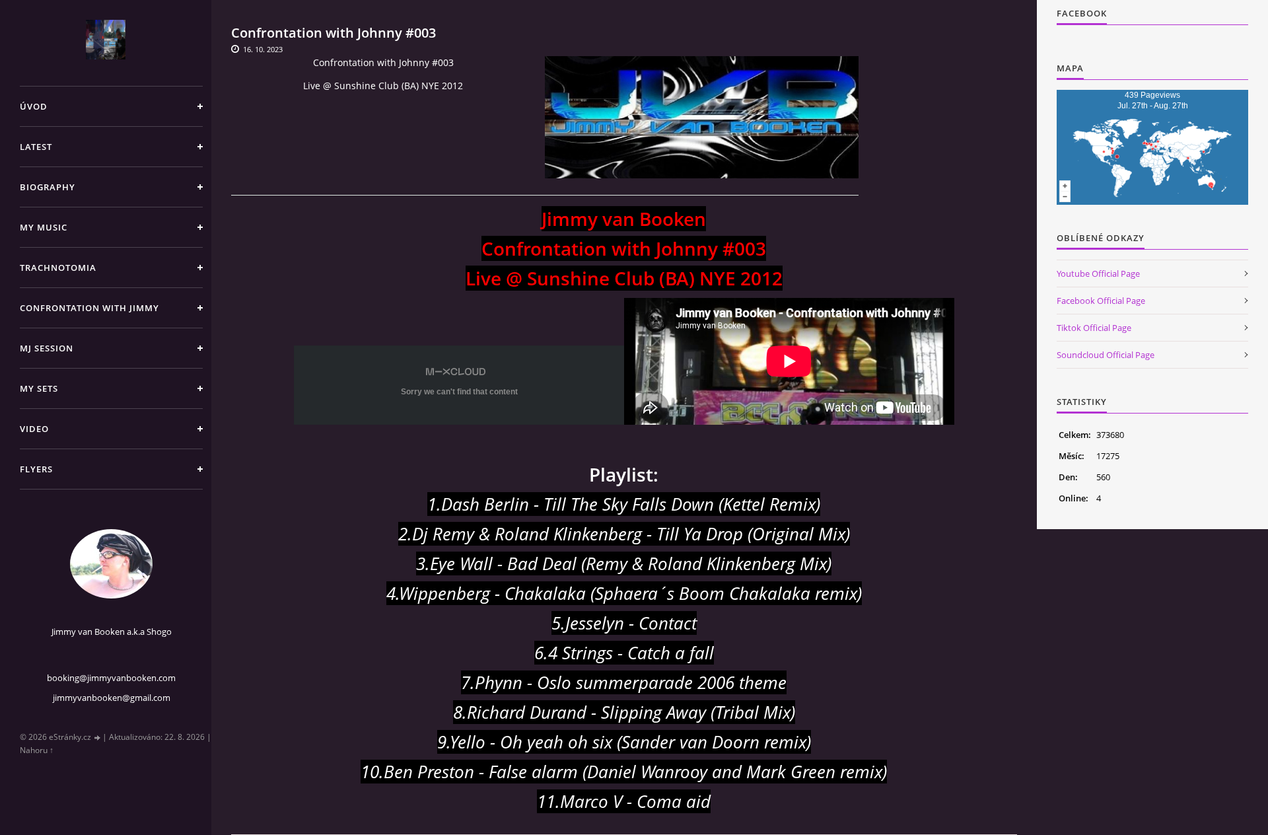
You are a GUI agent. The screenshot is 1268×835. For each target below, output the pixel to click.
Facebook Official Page (1101, 301)
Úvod (34, 106)
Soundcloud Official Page (1105, 355)
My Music (43, 227)
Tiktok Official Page (1094, 328)
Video (34, 429)
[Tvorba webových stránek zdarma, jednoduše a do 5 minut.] (97, 737)
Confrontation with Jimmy (89, 308)
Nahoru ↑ (36, 750)
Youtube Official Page (1098, 273)
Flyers (36, 469)
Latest (36, 147)
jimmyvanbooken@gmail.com (111, 698)
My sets (39, 388)
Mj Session (46, 348)
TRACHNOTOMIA (58, 267)
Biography (47, 187)
